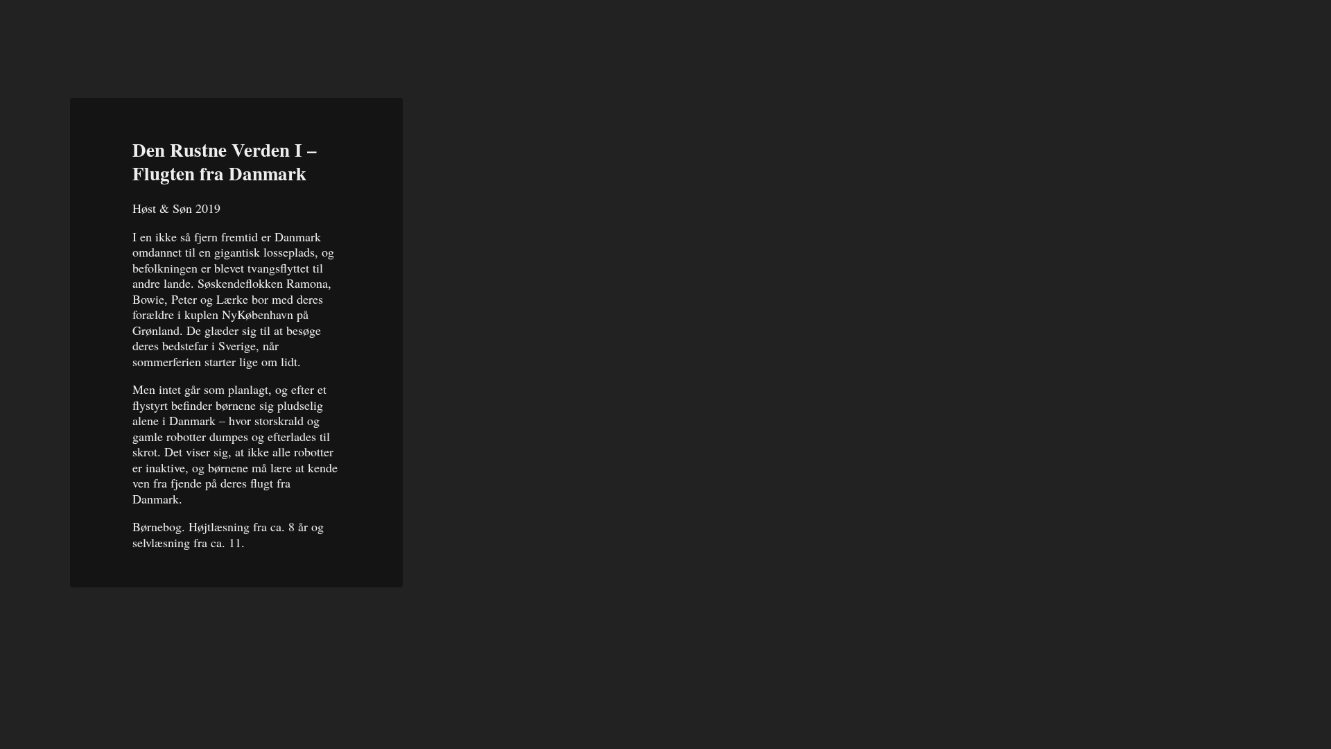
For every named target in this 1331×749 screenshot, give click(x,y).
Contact (1261, 33)
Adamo (97, 33)
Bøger (1163, 36)
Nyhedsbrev (1055, 37)
